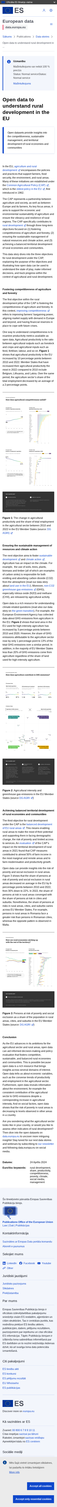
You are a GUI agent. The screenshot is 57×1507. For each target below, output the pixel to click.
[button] (51, 10)
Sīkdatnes (8, 1288)
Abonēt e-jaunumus (14, 1246)
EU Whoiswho (11, 1383)
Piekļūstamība (11, 1293)
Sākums (7, 36)
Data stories (42, 36)
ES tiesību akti (11, 1369)
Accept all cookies (41, 1486)
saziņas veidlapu (34, 1437)
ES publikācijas (11, 1388)
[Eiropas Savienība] (22, 10)
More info (14, 1472)
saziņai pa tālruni (28, 1434)
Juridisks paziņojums (14, 1283)
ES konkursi (9, 1373)
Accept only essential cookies (33, 1499)
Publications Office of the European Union (28, 1222)
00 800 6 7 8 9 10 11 (23, 1430)
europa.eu (28, 1411)
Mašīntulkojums (22, 83)
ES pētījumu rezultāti (14, 1378)
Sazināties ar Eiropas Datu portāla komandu (27, 1241)
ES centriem (33, 1441)
